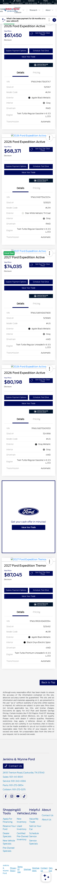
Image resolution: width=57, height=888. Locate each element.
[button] (49, 137)
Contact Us (15, 766)
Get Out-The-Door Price (42, 34)
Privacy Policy (13, 869)
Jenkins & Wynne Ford (6, 869)
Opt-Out (51, 869)
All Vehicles (23, 811)
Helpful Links (34, 811)
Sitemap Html (35, 869)
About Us (46, 819)
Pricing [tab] (36, 72)
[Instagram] (12, 796)
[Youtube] (18, 796)
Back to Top (48, 682)
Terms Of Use (20, 869)
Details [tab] (20, 72)
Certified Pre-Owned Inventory (22, 836)
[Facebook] (6, 796)
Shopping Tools (10, 811)
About (46, 810)
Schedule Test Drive (41, 51)
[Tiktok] (24, 796)
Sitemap (27, 869)
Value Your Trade (28, 57)
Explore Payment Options (16, 51)
